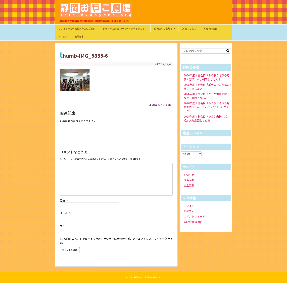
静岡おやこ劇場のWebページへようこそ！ (125, 28)
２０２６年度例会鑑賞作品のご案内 (77, 28)
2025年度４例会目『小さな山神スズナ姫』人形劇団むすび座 (207, 118)
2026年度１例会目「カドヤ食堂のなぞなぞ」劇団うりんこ (207, 96)
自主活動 (189, 185)
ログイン (189, 206)
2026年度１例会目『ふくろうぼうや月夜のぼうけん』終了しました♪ (207, 77)
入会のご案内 (189, 28)
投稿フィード (192, 211)
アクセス (62, 36)
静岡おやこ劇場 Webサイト (147, 277)
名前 (64, 200)
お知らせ (189, 175)
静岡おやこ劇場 (161, 105)
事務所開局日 (210, 28)
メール (65, 213)
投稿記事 (79, 36)
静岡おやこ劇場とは (164, 28)
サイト (64, 226)
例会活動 (189, 180)
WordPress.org (193, 222)
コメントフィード (194, 216)
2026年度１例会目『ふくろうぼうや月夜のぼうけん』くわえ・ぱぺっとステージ (207, 107)
